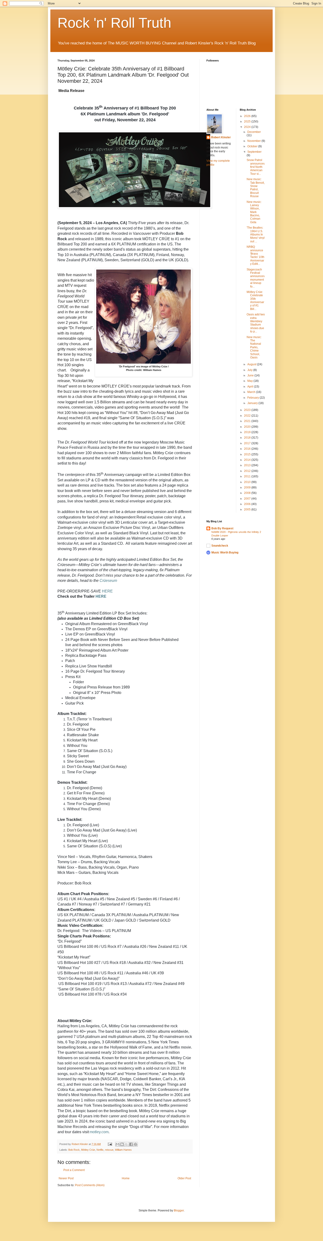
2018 (247, 437)
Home (126, 1178)
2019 (247, 432)
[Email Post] (110, 1144)
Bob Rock (74, 1149)
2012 (247, 471)
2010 (247, 482)
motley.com (99, 1132)
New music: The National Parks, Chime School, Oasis (254, 347)
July (250, 370)
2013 (247, 465)
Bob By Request (222, 528)
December (254, 132)
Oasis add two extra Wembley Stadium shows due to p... (256, 323)
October (252, 146)
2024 (247, 127)
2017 (247, 443)
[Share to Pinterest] (135, 1144)
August (252, 364)
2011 (247, 476)
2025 (247, 121)
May (250, 381)
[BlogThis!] (122, 1144)
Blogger (179, 1210)
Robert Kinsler (221, 137)
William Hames (123, 1149)
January (252, 403)
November (254, 141)
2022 (247, 415)
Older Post (184, 1178)
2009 (247, 487)
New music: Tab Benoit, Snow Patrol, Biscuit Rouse (256, 188)
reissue (109, 1149)
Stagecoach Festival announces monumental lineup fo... (256, 278)
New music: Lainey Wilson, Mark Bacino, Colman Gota (254, 212)
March (251, 392)
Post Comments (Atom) (90, 1185)
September (254, 151)
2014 (247, 460)
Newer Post (66, 1178)
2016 (247, 448)
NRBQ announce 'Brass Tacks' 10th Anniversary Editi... (255, 255)
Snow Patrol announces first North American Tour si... (256, 166)
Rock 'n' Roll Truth (114, 23)
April (250, 386)
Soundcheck (219, 545)
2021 (247, 421)
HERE (107, 591)
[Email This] (117, 1144)
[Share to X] (126, 1144)
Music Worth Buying (224, 552)
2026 (247, 116)
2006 (247, 504)
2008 (247, 493)
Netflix (100, 1149)
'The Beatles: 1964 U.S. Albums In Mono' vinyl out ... (256, 234)
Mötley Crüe (88, 1149)
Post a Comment (74, 1170)
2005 (247, 509)
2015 (247, 454)
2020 (247, 426)
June (250, 375)
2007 (247, 498)
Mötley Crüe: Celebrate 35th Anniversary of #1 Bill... (255, 300)
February (253, 397)
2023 (247, 410)
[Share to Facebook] (131, 1144)
